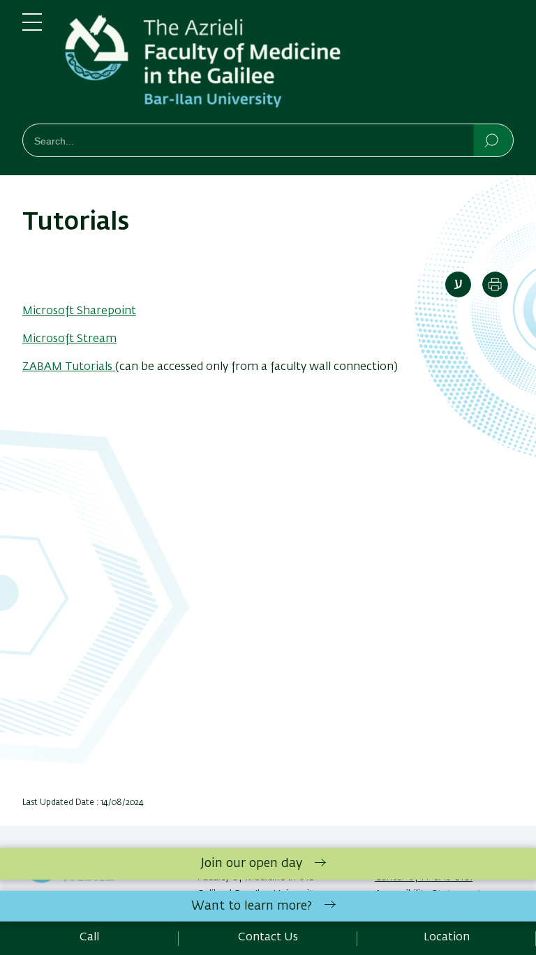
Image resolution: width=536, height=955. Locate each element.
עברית (458, 284)
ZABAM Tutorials (68, 367)
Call (89, 937)
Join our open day (251, 863)
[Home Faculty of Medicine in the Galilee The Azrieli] (289, 65)
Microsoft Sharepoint (79, 311)
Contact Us (268, 937)
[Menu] (32, 28)
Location (447, 937)
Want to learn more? (251, 906)
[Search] (492, 139)
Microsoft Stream (69, 339)
